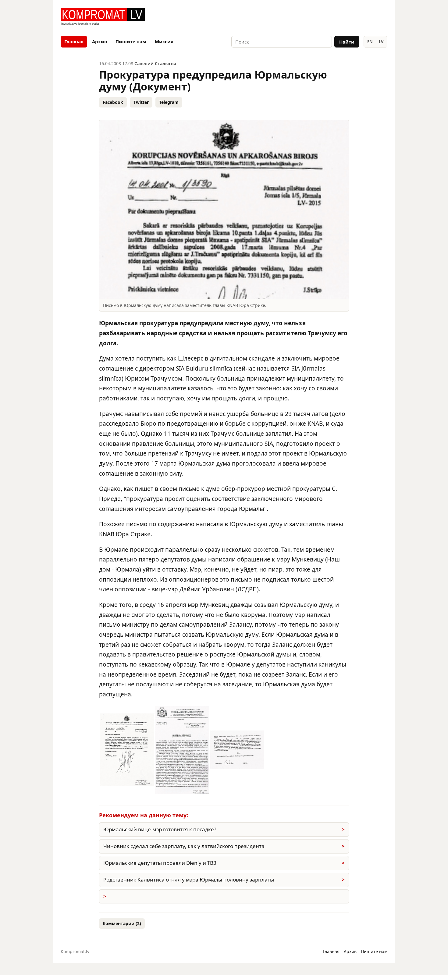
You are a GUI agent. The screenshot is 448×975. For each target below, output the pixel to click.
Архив (99, 41)
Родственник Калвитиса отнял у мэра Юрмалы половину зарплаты (188, 879)
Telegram (169, 102)
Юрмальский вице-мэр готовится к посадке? (159, 829)
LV (381, 41)
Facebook (113, 102)
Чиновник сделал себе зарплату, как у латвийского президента (184, 846)
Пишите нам (131, 41)
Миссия (164, 41)
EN (370, 41)
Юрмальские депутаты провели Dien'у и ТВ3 (159, 862)
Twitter (141, 102)
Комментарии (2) (122, 923)
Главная (74, 41)
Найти (346, 42)
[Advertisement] (316, 17)
